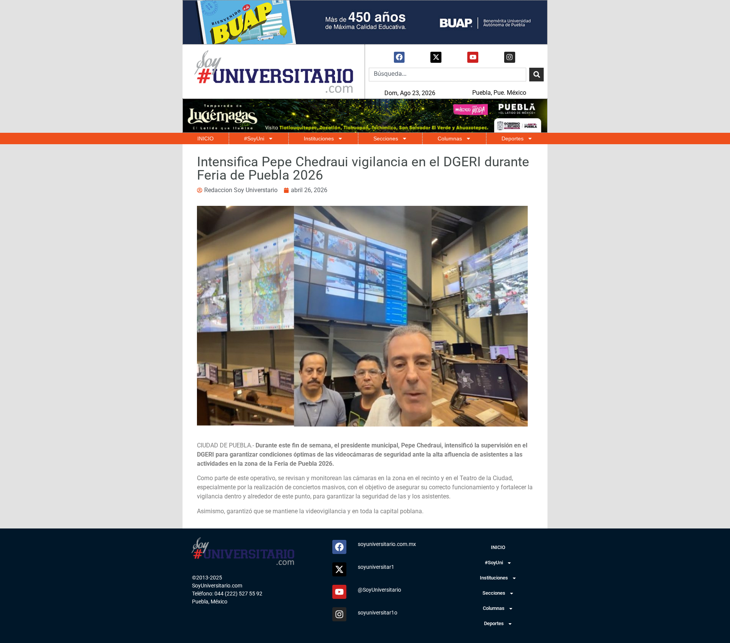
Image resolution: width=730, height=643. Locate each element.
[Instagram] (509, 57)
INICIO (205, 138)
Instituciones (319, 138)
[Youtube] (472, 57)
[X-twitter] (435, 57)
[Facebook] (399, 57)
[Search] (536, 74)
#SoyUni (254, 138)
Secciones (385, 138)
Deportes (512, 138)
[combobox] (447, 74)
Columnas (450, 138)
